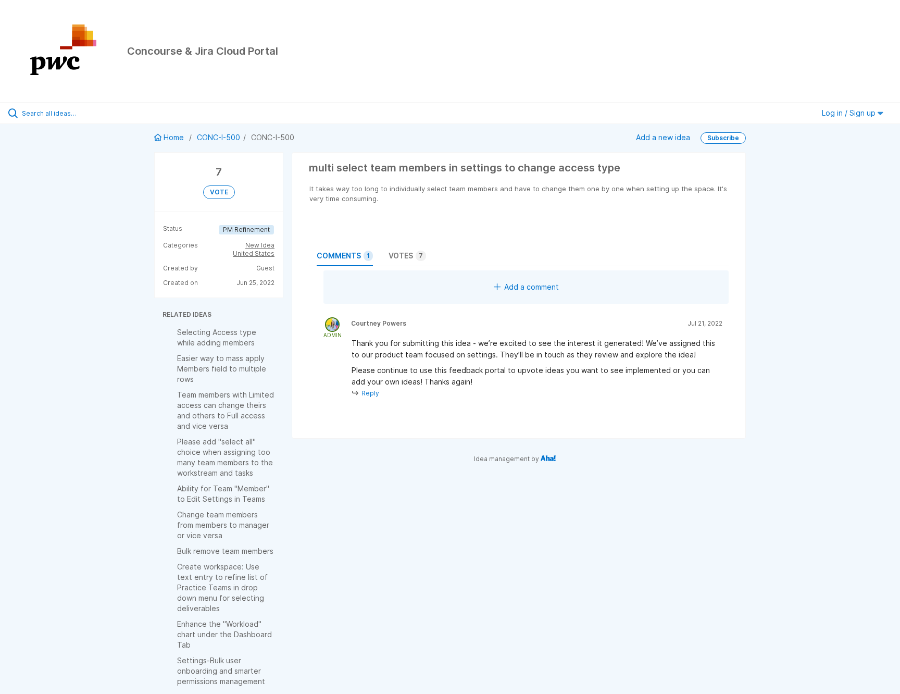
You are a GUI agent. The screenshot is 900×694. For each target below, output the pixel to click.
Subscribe (723, 138)
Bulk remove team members (225, 551)
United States (253, 253)
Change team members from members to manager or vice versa (223, 525)
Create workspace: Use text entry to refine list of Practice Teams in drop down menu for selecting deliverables (222, 587)
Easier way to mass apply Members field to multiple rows (221, 368)
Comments (343, 255)
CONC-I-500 (218, 137)
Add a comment (531, 286)
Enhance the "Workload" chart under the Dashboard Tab (224, 634)
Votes (406, 255)
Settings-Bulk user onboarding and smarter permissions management (221, 671)
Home (173, 137)
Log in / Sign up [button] (850, 112)
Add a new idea (663, 137)
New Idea (259, 245)
